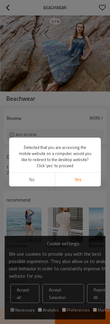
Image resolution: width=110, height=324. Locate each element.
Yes (78, 179)
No (32, 179)
